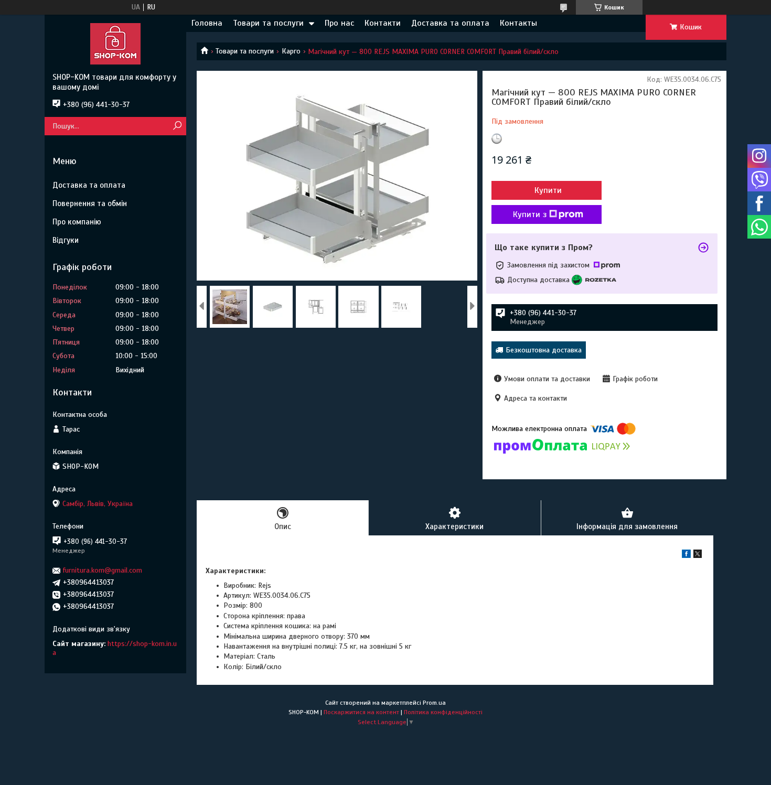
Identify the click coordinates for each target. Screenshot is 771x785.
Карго (291, 51)
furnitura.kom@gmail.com (102, 570)
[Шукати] (177, 126)
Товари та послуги (268, 23)
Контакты (518, 23)
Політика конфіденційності (443, 712)
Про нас (339, 23)
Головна (206, 23)
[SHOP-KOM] (115, 43)
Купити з (530, 214)
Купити (548, 190)
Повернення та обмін (89, 203)
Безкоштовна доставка (544, 350)
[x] (697, 555)
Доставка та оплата (450, 23)
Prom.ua (434, 702)
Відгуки (65, 240)
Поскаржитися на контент (361, 712)
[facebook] (686, 555)
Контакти (383, 23)
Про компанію (76, 222)
